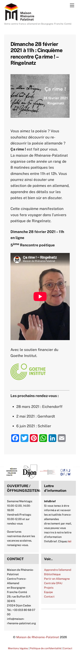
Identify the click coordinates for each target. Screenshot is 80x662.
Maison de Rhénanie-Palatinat (37, 637)
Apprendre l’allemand (57, 569)
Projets (48, 587)
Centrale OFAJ (53, 583)
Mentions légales (18, 648)
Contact (49, 596)
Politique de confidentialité (45, 648)
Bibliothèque (52, 574)
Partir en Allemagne (57, 578)
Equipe (48, 592)
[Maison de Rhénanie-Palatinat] (19, 18)
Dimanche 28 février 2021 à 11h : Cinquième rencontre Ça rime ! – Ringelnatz (36, 53)
